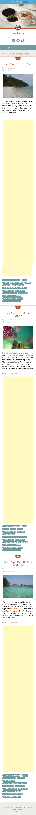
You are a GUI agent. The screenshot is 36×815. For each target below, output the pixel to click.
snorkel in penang (10, 293)
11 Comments (9, 571)
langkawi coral (18, 285)
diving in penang (17, 282)
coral (13, 529)
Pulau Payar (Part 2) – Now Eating (18, 314)
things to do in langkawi (12, 295)
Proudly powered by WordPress (17, 805)
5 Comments (9, 322)
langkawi (7, 285)
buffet (6, 529)
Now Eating (18, 33)
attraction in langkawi (12, 280)
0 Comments (9, 70)
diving (6, 282)
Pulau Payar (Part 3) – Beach (18, 64)
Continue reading (9, 117)
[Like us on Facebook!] (13, 40)
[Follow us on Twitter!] (18, 40)
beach (25, 280)
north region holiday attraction (15, 287)
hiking (28, 282)
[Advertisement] (18, 193)
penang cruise (8, 290)
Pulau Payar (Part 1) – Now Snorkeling (18, 563)
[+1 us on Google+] (22, 40)
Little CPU (19, 809)
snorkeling (23, 293)
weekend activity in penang (13, 298)
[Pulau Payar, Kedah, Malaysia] (18, 86)
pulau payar (20, 290)
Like (25, 2)
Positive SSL (18, 811)
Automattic (20, 807)
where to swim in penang (12, 301)
